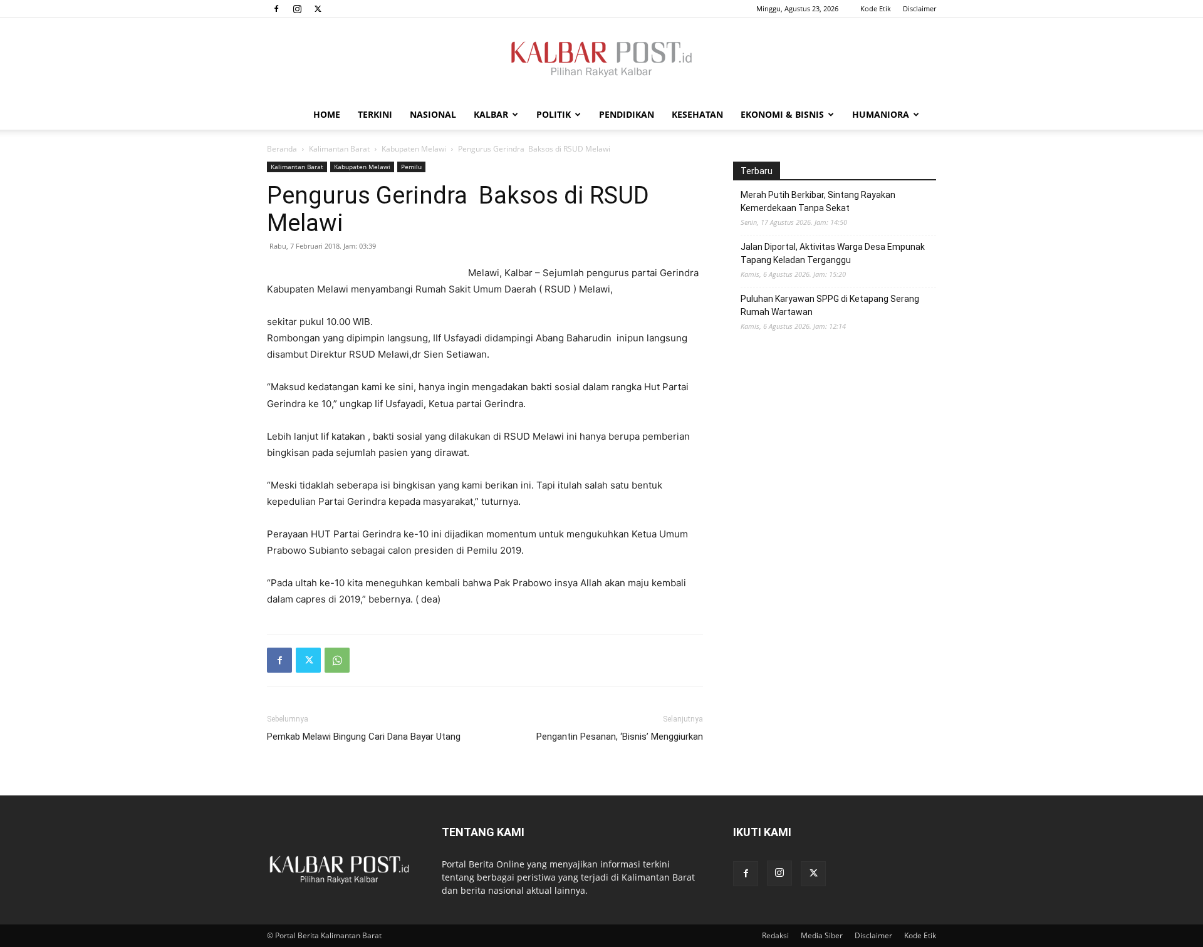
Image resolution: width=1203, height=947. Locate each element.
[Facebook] (276, 9)
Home (326, 114)
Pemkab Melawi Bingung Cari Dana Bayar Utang (364, 736)
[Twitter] (317, 9)
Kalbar (491, 114)
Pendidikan (626, 114)
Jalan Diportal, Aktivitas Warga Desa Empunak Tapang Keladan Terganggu (833, 253)
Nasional (433, 114)
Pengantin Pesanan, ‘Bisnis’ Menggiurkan (619, 736)
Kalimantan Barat (339, 148)
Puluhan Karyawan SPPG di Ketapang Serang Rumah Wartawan (830, 305)
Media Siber (822, 935)
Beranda (282, 148)
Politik (553, 114)
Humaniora (880, 114)
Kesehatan (697, 114)
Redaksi (775, 935)
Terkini (375, 114)
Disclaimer (919, 8)
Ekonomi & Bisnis (782, 114)
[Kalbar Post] (601, 59)
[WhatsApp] (337, 660)
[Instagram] (297, 9)
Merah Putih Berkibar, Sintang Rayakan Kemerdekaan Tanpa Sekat (818, 201)
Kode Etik (875, 8)
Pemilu (411, 166)
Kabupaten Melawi (414, 148)
